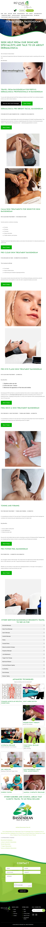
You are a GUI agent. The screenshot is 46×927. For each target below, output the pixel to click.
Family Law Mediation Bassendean (8, 848)
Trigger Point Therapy (6, 15)
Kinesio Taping (24, 17)
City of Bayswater (16, 831)
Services (15, 913)
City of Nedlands (11, 833)
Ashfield (17, 827)
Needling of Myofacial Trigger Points (9, 771)
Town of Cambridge (25, 831)
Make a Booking (27, 748)
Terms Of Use (26, 915)
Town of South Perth (27, 833)
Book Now (22, 10)
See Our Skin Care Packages (11, 103)
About (5, 13)
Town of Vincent (32, 835)
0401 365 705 (30, 10)
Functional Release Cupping (27, 15)
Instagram (36, 914)
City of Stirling (35, 833)
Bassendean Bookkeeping (6, 840)
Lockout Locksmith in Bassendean (8, 842)
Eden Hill (28, 827)
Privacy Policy (27, 913)
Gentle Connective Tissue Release (8, 746)
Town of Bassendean (7, 831)
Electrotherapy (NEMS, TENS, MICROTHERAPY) (10, 17)
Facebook (33, 914)
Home (2, 13)
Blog (25, 909)
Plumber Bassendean (5, 844)
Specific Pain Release (27, 724)
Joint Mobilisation (38, 13)
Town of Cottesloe (35, 831)
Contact (31, 13)
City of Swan (42, 833)
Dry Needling (36, 15)
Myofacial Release (16, 15)
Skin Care (10, 13)
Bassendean (23, 827)
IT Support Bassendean (6, 846)
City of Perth (19, 833)
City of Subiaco (14, 835)
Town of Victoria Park (23, 835)
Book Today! (27, 103)
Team (27, 13)
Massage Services (21, 13)
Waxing (14, 13)
